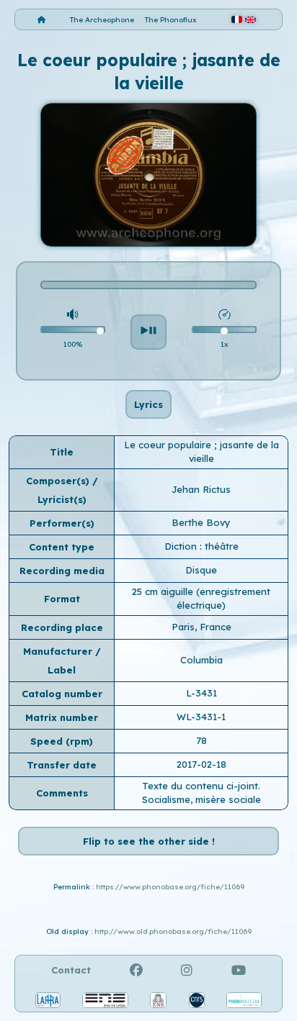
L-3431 (201, 693)
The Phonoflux (171, 19)
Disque (201, 570)
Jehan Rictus (201, 489)
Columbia (201, 660)
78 (201, 740)
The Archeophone (102, 19)
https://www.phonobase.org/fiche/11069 (170, 886)
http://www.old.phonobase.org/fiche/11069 (173, 931)
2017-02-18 (201, 764)
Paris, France (201, 626)
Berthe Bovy (201, 522)
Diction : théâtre (201, 546)
